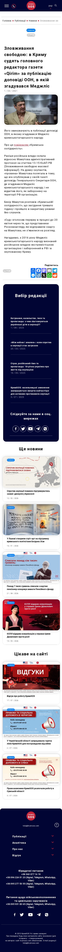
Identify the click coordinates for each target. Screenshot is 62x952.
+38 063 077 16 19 (31, 874)
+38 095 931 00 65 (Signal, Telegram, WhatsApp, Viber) (31, 905)
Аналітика (19, 842)
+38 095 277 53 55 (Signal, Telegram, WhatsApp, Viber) (31, 885)
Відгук (16, 855)
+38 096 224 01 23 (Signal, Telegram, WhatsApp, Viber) (31, 879)
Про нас (17, 849)
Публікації (19, 836)
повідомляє (21, 144)
